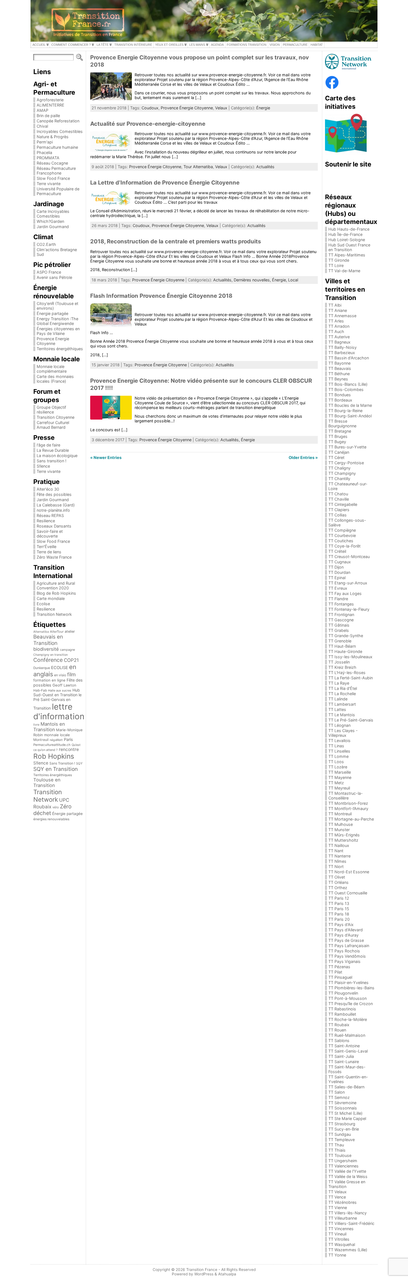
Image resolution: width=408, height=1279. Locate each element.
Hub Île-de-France (345, 234)
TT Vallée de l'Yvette (347, 1171)
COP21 (71, 660)
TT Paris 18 (338, 914)
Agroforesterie (50, 99)
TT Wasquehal (341, 1244)
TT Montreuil (340, 813)
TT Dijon (336, 567)
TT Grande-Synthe (345, 635)
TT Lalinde (337, 699)
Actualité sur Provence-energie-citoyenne (147, 123)
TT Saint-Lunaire (343, 1061)
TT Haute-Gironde (345, 651)
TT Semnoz (339, 1097)
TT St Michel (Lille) (345, 1113)
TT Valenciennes (343, 1166)
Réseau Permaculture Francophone (56, 170)
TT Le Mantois (341, 714)
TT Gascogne (341, 619)
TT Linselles (339, 751)
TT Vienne (337, 1207)
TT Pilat (335, 972)
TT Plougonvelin (343, 993)
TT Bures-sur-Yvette (347, 447)
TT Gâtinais (338, 625)
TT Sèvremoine (342, 1102)
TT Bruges (337, 436)
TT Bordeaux (340, 400)
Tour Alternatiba (198, 166)
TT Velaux (337, 1191)
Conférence (48, 660)
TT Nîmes (337, 861)
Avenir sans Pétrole (54, 277)
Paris (68, 739)
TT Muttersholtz (343, 840)
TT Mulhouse (340, 824)
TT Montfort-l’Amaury (348, 808)
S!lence (43, 466)
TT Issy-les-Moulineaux (350, 656)
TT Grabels (338, 630)
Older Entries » (303, 457)
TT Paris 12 (338, 898)
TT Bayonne (339, 363)
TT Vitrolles (338, 1239)
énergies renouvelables (51, 819)
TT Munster (339, 829)
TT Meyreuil (339, 788)
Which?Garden (50, 221)
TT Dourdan (339, 572)
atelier (70, 631)
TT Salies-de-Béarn (346, 1086)
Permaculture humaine (57, 147)
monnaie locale (57, 735)
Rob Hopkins (53, 756)
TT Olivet (336, 877)
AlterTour (57, 632)
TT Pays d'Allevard (345, 929)
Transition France (201, 1269)
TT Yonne (337, 1255)
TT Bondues (339, 394)
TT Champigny (342, 473)
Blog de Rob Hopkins (56, 593)
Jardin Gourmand (53, 226)
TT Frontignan (341, 614)
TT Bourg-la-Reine (345, 410)
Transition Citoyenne (55, 417)
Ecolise (43, 603)
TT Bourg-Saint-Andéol (350, 415)
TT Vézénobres (342, 1202)
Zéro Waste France (54, 557)
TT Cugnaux (339, 561)
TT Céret (336, 457)
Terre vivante (49, 183)
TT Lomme (338, 756)
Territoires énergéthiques (60, 348)
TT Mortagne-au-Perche (351, 819)
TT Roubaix (338, 1024)
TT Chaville (338, 499)
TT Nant (335, 850)
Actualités (265, 166)
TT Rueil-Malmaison (346, 1035)
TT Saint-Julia (341, 1056)
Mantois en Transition (49, 726)
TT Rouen (337, 1030)
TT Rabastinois (342, 1008)
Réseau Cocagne (52, 163)
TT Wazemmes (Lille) (347, 1249)
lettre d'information (58, 711)
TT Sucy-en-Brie (343, 1129)
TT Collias (337, 515)
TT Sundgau (339, 1134)
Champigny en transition (50, 655)
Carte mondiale (51, 598)
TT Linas (336, 745)
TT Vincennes (341, 1228)
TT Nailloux (338, 845)
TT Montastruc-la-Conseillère (345, 795)
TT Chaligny (339, 468)
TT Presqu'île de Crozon (350, 1003)
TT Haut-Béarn (342, 646)
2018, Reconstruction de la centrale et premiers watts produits (175, 241)
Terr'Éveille (46, 546)
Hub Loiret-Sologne (346, 239)
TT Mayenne (339, 777)
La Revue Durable (53, 450)
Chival (42, 126)
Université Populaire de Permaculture (58, 191)
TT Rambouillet (342, 1014)
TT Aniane (337, 310)
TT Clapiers (338, 509)
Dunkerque (41, 668)
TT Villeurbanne (342, 1218)
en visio (60, 675)
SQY (79, 763)
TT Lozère (337, 767)
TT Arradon (338, 326)
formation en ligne (49, 680)
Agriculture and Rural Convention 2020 (56, 585)
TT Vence (337, 1197)
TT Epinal (337, 577)
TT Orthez (337, 887)
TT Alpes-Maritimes (346, 255)
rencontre (69, 749)
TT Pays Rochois (344, 950)
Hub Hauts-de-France (348, 229)
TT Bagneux (339, 342)
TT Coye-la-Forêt (344, 546)
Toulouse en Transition (47, 782)
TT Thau (336, 1144)
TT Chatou (338, 493)
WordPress (203, 1274)
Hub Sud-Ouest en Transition (56, 692)
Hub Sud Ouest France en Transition (349, 247)
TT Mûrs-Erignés (344, 835)
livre (36, 724)
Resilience (46, 520)
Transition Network (54, 614)
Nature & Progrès (53, 136)
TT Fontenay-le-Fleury (348, 609)
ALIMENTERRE (50, 105)
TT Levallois (339, 740)
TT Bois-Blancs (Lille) (347, 384)
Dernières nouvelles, (253, 280)
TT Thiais (337, 1150)
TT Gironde (338, 260)
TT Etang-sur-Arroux (347, 583)
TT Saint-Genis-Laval (348, 1051)
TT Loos (336, 761)
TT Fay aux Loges (345, 593)
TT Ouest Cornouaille (347, 892)
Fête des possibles (54, 494)
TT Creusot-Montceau (349, 556)
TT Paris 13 (338, 903)
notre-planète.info (53, 510)
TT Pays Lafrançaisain (348, 945)
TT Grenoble (339, 641)
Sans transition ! (51, 460)
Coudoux (150, 107)
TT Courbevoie (342, 535)
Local (293, 280)
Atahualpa (227, 1274)
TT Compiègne (342, 530)
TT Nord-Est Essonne (348, 871)
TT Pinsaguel (340, 977)
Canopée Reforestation (58, 120)
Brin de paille (48, 115)
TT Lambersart (342, 704)
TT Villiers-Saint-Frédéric (351, 1223)
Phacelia (44, 152)
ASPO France (49, 272)
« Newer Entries (106, 457)
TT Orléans (338, 882)
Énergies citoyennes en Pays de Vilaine (58, 331)
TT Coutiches (340, 540)
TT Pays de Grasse (346, 940)
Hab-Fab (40, 690)
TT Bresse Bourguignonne (342, 423)
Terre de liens (49, 551)
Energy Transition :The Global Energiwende (57, 321)
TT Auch (336, 331)
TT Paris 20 (339, 919)
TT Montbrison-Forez (348, 803)
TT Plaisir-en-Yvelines (348, 982)
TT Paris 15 (338, 908)
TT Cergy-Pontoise (346, 462)
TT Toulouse (339, 1155)
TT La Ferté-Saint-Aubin (350, 677)
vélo (55, 807)
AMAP (42, 110)
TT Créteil (337, 551)
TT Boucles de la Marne (350, 405)
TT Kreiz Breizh (342, 667)
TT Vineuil (337, 1234)
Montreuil (41, 740)
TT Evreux (337, 588)
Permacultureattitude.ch (51, 745)
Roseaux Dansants (54, 526)
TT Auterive (339, 336)
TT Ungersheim (342, 1160)
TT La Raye (338, 683)
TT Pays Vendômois (347, 956)
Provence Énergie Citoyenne (187, 107)
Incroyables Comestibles (60, 131)
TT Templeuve (341, 1139)
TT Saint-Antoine (344, 1045)
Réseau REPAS (50, 515)
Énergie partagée (52, 313)
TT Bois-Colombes (346, 389)
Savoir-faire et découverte (50, 533)
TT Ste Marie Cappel (347, 1118)
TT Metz (336, 782)
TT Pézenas (339, 966)
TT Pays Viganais (344, 961)
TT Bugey (337, 441)
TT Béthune (339, 373)
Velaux (221, 107)
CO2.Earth (46, 244)
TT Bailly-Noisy (342, 347)
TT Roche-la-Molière (347, 1019)
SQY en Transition (55, 769)
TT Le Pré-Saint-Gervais (350, 720)
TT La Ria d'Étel (342, 688)
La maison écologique (57, 455)
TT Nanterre (339, 856)
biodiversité (46, 649)
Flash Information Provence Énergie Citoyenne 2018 (161, 295)
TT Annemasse (342, 315)
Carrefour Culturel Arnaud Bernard (53, 425)
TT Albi (334, 305)
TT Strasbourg (341, 1123)
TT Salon (336, 1092)
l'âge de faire (48, 445)
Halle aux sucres (59, 690)
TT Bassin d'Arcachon (348, 357)
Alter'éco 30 (48, 489)
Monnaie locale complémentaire (52, 369)
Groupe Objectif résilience (51, 409)
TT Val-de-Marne (344, 270)
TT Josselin (339, 662)
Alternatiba (41, 632)
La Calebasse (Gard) (56, 505)
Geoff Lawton (64, 685)
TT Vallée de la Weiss (347, 1176)
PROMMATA (48, 157)
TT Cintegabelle (342, 504)
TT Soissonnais (342, 1108)
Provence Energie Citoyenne (53, 341)
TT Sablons (338, 1040)
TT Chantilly (339, 478)
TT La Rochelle (342, 693)
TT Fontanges (341, 604)
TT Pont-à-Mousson (347, 998)
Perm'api (45, 142)
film (71, 674)
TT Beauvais (339, 368)
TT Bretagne (339, 431)
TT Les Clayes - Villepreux (343, 733)
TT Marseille (339, 772)
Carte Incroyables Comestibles (53, 213)
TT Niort (336, 866)
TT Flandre (338, 598)
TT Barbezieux (341, 352)
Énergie (263, 107)
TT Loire (336, 265)
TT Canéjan (338, 452)
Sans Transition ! (62, 763)
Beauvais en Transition (48, 640)
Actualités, (223, 280)
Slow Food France (53, 178)
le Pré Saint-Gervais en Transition (57, 701)
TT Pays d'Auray (343, 935)
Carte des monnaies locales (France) (55, 379)
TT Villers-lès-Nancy (347, 1212)
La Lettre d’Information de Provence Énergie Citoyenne (165, 182)
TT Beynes (338, 379)
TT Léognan (339, 725)
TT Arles (336, 321)
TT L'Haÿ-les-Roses (347, 672)
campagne (67, 650)
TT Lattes (337, 709)
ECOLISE (59, 667)
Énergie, (280, 280)
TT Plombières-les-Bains (351, 987)
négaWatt (56, 740)
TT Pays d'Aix (341, 924)
